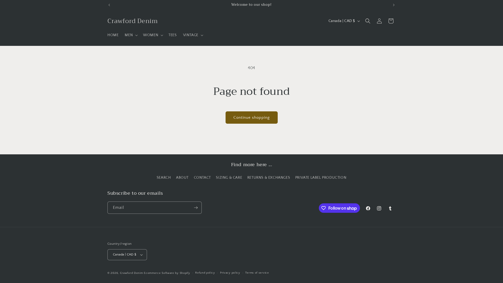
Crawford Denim (131, 273)
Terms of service (257, 272)
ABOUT (182, 178)
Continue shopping (251, 117)
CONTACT (202, 178)
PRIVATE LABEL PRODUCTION (320, 178)
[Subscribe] (195, 208)
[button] (131, 35)
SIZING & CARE (229, 178)
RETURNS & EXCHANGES (268, 178)
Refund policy (205, 272)
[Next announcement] (394, 5)
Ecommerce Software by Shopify (167, 273)
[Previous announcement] (109, 5)
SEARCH (164, 178)
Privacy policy (230, 272)
